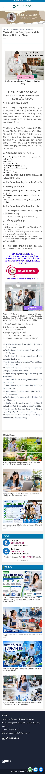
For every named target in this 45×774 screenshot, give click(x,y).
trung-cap (29, 29)
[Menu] (3, 6)
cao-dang (6, 29)
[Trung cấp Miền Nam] (22, 6)
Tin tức (22, 29)
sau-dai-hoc (15, 29)
